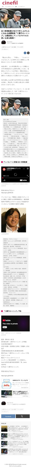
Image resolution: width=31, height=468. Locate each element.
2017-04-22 (9, 42)
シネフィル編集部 (11, 43)
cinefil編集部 (20, 43)
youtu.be (3, 185)
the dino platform (17, 466)
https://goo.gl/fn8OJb (7, 192)
